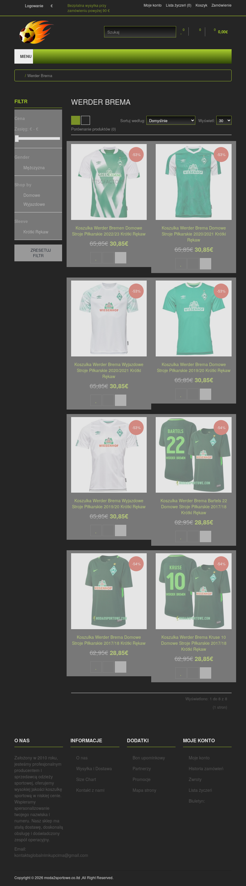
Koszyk (201, 5)
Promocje (142, 779)
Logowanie (33, 5)
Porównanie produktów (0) (93, 129)
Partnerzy (142, 768)
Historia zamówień (206, 768)
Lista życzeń (200, 790)
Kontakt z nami (90, 790)
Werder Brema (39, 75)
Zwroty (195, 779)
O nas (82, 758)
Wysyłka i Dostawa (94, 768)
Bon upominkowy (149, 758)
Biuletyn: (197, 801)
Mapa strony (144, 790)
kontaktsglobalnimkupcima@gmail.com (51, 855)
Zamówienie (222, 5)
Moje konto (153, 5)
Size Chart (86, 779)
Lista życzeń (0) (178, 5)
